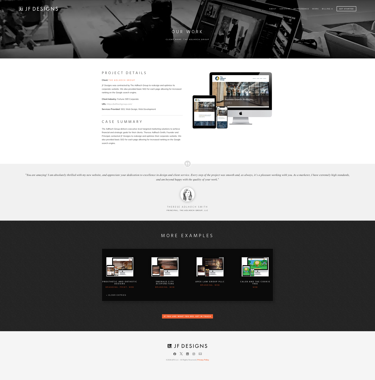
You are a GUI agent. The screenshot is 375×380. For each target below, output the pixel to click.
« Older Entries (116, 295)
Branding (112, 287)
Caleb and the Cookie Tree (255, 282)
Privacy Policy (203, 360)
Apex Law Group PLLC (210, 281)
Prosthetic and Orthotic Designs (119, 282)
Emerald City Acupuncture (165, 282)
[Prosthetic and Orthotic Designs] (120, 266)
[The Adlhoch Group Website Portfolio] (232, 128)
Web (131, 287)
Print (123, 287)
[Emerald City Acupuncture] (165, 266)
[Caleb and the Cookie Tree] (255, 266)
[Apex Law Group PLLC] (210, 266)
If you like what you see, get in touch (187, 316)
